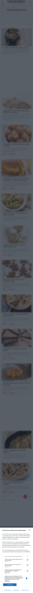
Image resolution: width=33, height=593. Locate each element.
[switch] (27, 560)
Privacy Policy (25, 590)
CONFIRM (10, 584)
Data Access (16, 590)
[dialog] (16, 560)
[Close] (30, 530)
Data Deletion (8, 590)
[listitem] (16, 556)
